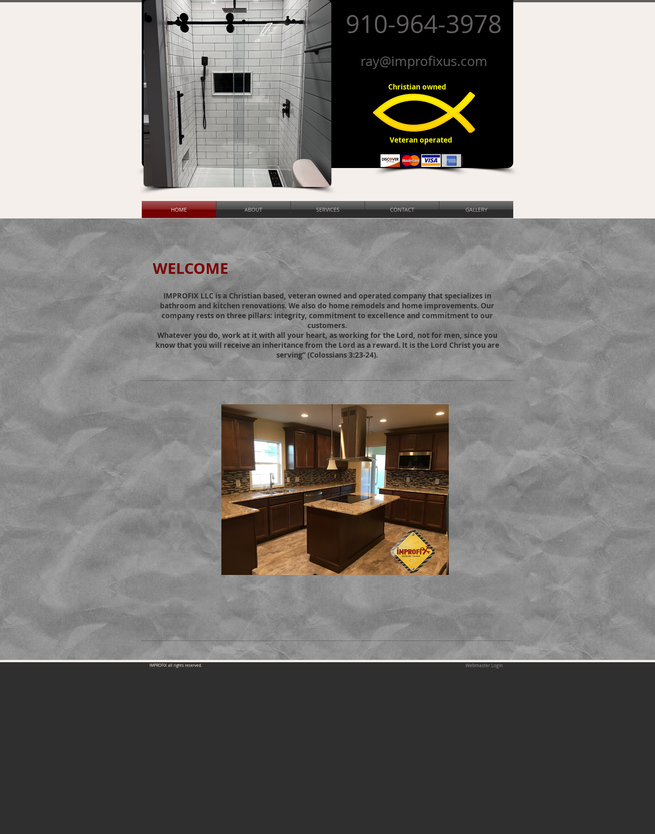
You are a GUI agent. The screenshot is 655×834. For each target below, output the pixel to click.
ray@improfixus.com (423, 61)
